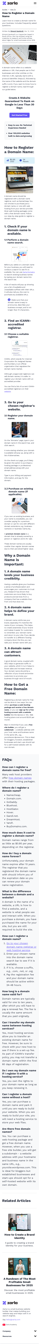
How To (13, 9)
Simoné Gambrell (17, 31)
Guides (4, 9)
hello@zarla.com (13, 1320)
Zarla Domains (29, 272)
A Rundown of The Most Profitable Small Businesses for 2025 (20, 1282)
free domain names (20, 778)
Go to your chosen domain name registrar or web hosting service (21, 947)
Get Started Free (19, 115)
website (7, 391)
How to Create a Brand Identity (19, 1236)
